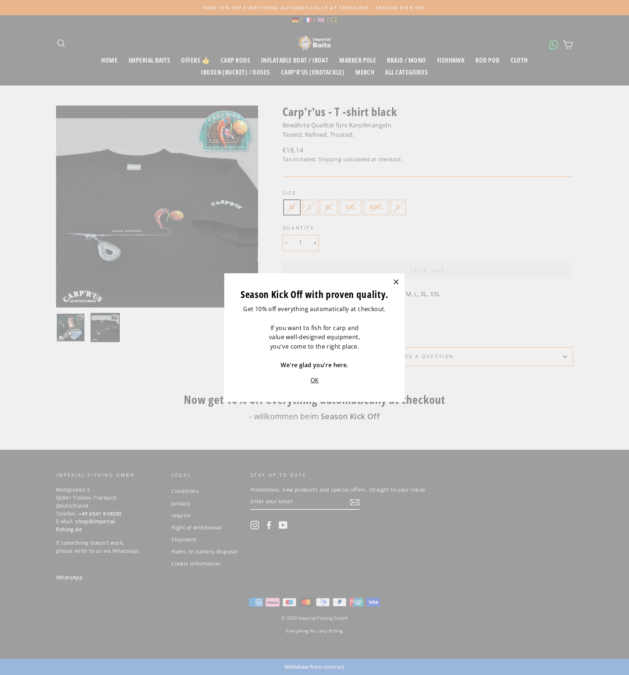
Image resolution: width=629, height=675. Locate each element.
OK (314, 380)
